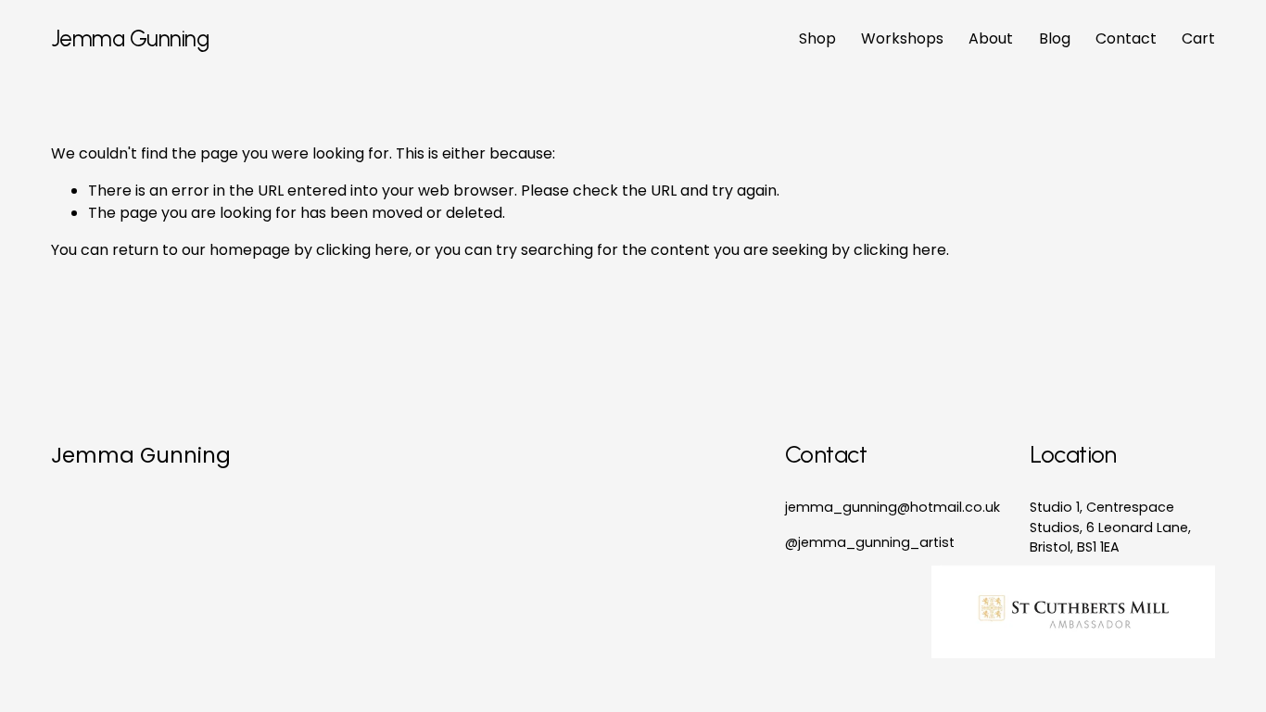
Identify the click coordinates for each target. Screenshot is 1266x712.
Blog (1054, 38)
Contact (1126, 38)
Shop (817, 38)
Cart (1198, 38)
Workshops (902, 38)
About (990, 38)
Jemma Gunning (130, 38)
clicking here (362, 250)
